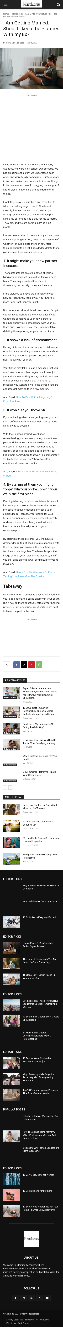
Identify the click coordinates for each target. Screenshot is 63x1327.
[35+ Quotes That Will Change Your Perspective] (11, 859)
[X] (24, 664)
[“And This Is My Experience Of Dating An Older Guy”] (11, 729)
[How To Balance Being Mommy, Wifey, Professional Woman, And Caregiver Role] (11, 1136)
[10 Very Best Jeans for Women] (11, 1179)
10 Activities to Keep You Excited (39, 917)
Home (6, 13)
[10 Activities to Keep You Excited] (11, 922)
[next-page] (10, 787)
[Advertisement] (31, 128)
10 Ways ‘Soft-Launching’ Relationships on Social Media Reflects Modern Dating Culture (39, 711)
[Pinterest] (31, 664)
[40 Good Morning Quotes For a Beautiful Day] (11, 826)
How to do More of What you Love (40, 901)
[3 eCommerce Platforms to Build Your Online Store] (11, 776)
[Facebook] (16, 664)
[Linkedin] (31, 1298)
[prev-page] (5, 787)
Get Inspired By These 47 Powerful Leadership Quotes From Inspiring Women (40, 1004)
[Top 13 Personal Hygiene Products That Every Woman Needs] (11, 1095)
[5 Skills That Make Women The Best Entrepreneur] (11, 1120)
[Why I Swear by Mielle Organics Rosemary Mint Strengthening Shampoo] (11, 1079)
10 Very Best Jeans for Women (38, 1175)
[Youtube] (47, 1298)
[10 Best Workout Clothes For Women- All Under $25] (11, 1063)
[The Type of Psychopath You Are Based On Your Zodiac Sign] (11, 964)
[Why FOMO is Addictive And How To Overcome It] (11, 890)
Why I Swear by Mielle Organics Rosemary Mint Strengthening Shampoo (38, 1077)
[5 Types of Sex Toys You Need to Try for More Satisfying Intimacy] (11, 744)
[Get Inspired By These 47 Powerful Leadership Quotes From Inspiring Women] (11, 1005)
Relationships (17, 13)
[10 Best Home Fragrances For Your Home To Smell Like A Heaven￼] (11, 1211)
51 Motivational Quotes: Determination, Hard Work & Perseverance (37, 1035)
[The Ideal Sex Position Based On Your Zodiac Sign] (11, 979)
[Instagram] (23, 1298)
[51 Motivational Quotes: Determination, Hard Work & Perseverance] (11, 1037)
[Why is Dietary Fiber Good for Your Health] (11, 760)
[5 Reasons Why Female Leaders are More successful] (11, 1152)
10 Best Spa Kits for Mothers (37, 1191)
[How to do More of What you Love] (11, 906)
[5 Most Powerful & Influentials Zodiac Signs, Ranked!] (11, 948)
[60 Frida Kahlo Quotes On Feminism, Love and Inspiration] (11, 843)
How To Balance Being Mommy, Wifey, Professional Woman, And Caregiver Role (39, 1135)
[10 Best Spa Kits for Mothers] (11, 1195)
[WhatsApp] (39, 664)
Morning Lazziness (15, 43)
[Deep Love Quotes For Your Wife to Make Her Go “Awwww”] (11, 809)
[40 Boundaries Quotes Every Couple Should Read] (11, 1021)
